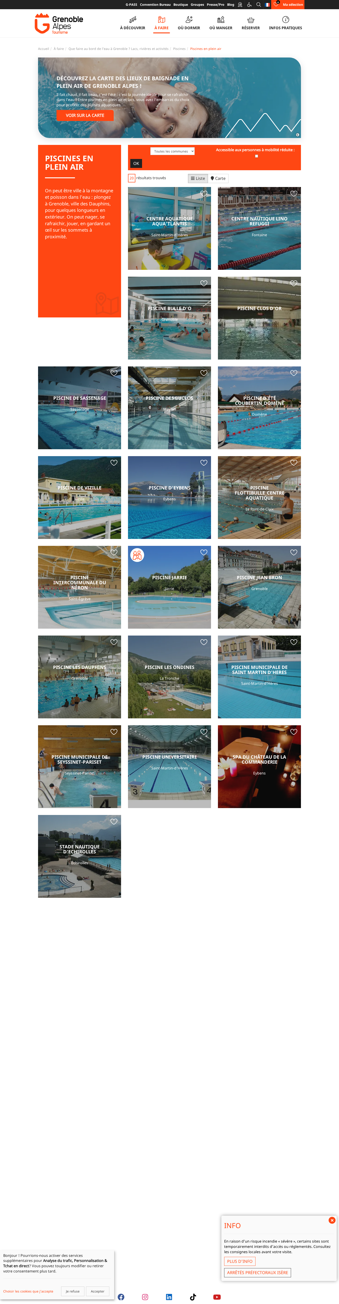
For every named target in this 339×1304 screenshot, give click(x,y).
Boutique (180, 4)
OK (136, 163)
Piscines (179, 48)
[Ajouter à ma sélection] (204, 194)
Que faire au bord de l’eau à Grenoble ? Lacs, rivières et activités (118, 48)
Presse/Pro (215, 4)
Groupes (197, 4)
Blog (230, 4)
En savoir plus (169, 228)
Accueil (43, 48)
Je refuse (73, 1291)
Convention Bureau (155, 4)
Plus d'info (240, 1261)
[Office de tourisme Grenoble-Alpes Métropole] (59, 23)
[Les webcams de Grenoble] (240, 4)
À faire (59, 48)
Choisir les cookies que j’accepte (28, 1291)
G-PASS (131, 4)
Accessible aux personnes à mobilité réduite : (255, 149)
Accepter (97, 1291)
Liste (200, 178)
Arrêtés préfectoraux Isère (257, 1272)
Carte (220, 178)
